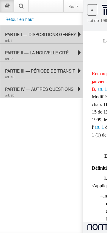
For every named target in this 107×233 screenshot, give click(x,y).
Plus (71, 6)
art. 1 (102, 89)
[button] (92, 10)
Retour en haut (19, 19)
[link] (40, 34)
